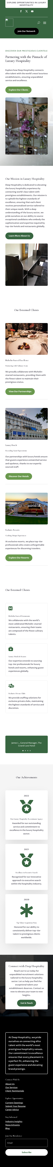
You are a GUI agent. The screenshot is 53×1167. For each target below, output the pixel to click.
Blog (7, 1128)
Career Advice (12, 1109)
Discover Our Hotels (19, 476)
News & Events (12, 1125)
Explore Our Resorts (19, 557)
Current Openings (14, 1102)
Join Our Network (26, 31)
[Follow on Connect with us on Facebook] (21, 11)
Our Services (11, 1087)
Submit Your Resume (15, 1106)
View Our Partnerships (20, 391)
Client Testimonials (14, 1091)
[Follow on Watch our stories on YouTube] (32, 11)
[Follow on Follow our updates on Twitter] (26, 11)
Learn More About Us (19, 235)
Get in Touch (26, 1003)
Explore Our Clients (18, 90)
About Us (10, 1084)
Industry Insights (13, 1121)
